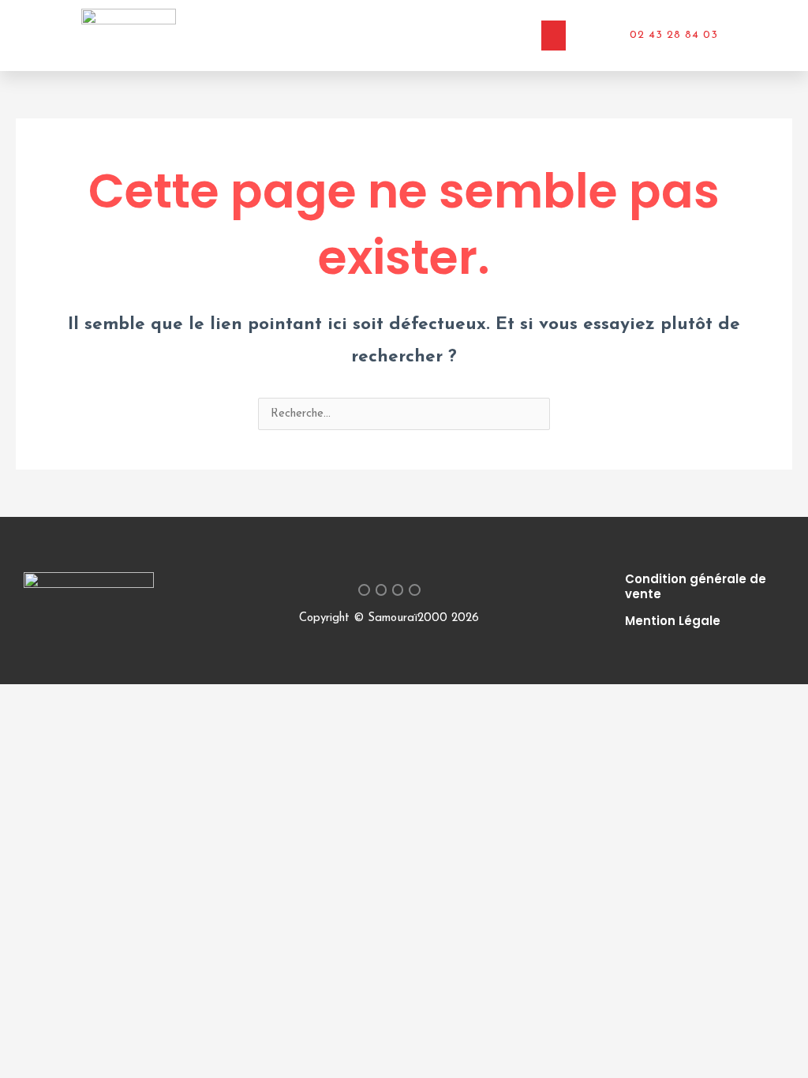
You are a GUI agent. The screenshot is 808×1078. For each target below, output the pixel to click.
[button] (554, 36)
